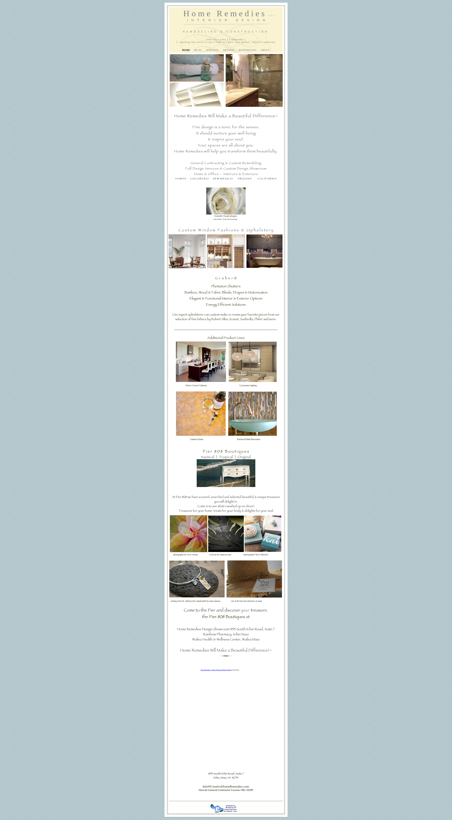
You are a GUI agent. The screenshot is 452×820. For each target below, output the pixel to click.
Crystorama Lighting (248, 385)
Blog (198, 50)
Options (229, 50)
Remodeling (248, 50)
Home (186, 50)
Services (212, 50)
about (265, 50)
